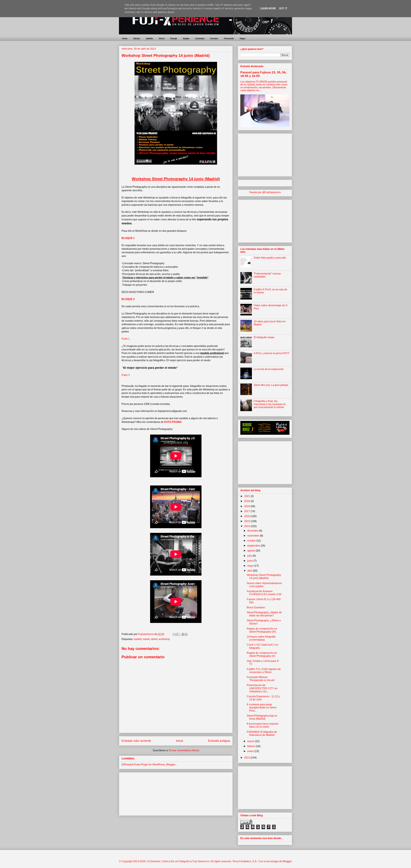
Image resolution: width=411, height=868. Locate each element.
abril (250, 570)
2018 (247, 506)
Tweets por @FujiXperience (265, 192)
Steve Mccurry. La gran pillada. (271, 385)
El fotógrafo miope (264, 337)
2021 (247, 496)
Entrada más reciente (136, 740)
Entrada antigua (219, 740)
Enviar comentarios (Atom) (184, 750)
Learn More (268, 8)
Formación (229, 38)
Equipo (186, 38)
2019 (247, 501)
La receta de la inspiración (269, 369)
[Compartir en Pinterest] (186, 634)
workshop (164, 639)
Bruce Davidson (256, 607)
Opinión (149, 38)
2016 (247, 516)
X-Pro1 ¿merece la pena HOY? (271, 353)
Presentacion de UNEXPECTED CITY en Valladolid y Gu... (262, 688)
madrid (137, 639)
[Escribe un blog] (177, 634)
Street (161, 38)
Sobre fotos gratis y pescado (270, 257)
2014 (247, 526)
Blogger (287, 861)
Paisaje (173, 38)
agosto (251, 550)
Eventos (214, 38)
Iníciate (136, 38)
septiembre (254, 545)
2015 (247, 521)
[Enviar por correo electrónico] (174, 634)
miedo (146, 639)
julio (250, 555)
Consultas (200, 38)
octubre (251, 540)
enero (250, 751)
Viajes (242, 38)
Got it (283, 8)
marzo (251, 741)
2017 (247, 511)
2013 (247, 757)
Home (124, 38)
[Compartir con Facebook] (183, 634)
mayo (250, 565)
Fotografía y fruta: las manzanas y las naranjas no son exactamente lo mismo (270, 404)
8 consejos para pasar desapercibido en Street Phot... (261, 707)
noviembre (253, 535)
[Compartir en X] (180, 634)
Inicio (179, 740)
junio (250, 560)
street (154, 639)
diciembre (253, 530)
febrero (251, 746)
